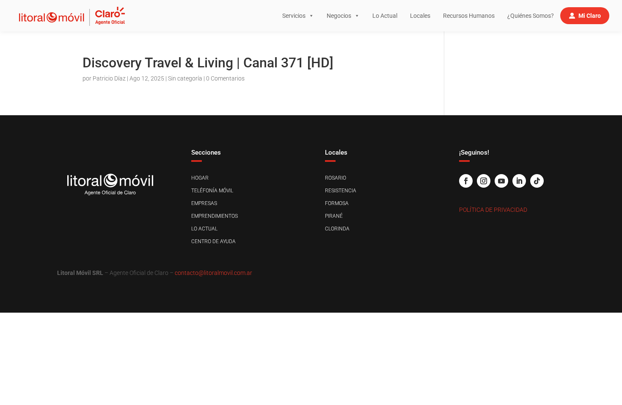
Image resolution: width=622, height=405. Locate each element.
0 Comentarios (225, 78)
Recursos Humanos (469, 15)
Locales (420, 15)
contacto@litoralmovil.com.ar (213, 272)
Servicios (293, 15)
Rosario (335, 178)
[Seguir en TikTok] (537, 181)
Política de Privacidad (493, 209)
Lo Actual (384, 15)
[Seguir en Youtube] (501, 181)
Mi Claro (589, 15)
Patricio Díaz (109, 78)
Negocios (339, 15)
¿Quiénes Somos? (530, 15)
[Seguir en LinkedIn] (519, 181)
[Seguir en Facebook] (466, 181)
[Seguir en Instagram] (483, 181)
